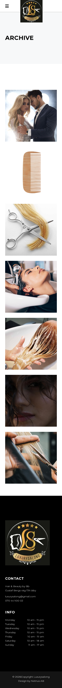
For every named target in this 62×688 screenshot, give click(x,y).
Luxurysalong (41, 676)
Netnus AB (37, 680)
